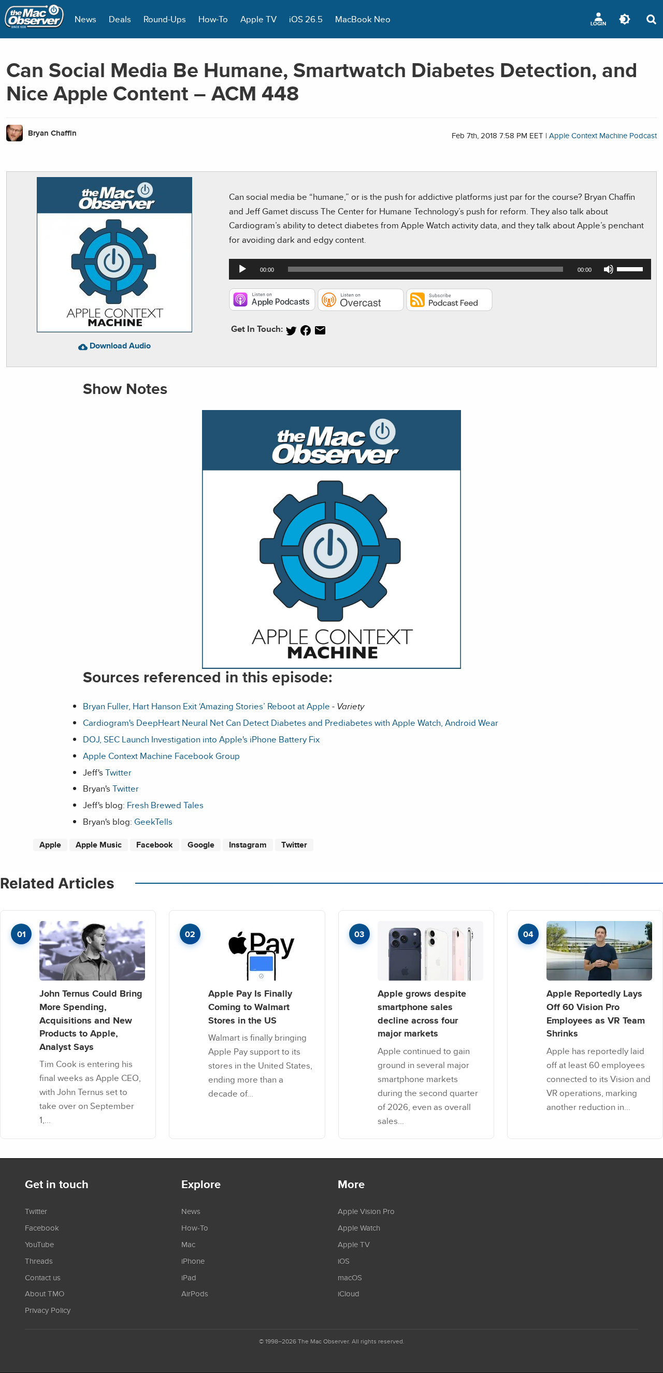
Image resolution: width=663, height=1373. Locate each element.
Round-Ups (164, 18)
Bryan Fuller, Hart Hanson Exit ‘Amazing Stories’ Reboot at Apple (206, 705)
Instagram (248, 845)
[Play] (242, 269)
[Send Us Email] (320, 330)
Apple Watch (359, 1227)
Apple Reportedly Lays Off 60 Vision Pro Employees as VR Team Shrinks (595, 1013)
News (85, 18)
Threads (39, 1260)
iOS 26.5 (306, 18)
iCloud (348, 1293)
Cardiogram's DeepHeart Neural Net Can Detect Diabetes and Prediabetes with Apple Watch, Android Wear (290, 722)
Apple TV (258, 18)
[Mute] (608, 269)
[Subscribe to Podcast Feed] (449, 307)
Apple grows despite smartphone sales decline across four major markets (422, 1013)
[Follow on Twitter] (291, 330)
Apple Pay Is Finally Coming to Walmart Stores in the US (250, 1006)
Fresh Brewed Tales (165, 804)
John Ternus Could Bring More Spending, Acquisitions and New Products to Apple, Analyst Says (90, 1020)
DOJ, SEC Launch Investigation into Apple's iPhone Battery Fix (201, 739)
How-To (213, 18)
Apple (50, 845)
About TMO (44, 1293)
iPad (188, 1277)
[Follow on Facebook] (305, 330)
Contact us (43, 1277)
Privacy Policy (47, 1310)
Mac (188, 1244)
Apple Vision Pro (366, 1211)
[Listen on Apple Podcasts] (272, 307)
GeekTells (153, 821)
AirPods (194, 1293)
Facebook (154, 845)
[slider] (631, 268)
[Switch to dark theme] (624, 19)
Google (201, 845)
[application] (440, 269)
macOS (350, 1277)
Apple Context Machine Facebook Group (161, 755)
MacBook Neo (363, 18)
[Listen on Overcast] (361, 307)
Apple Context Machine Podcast (603, 135)
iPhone (193, 1260)
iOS (344, 1260)
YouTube (39, 1244)
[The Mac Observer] (34, 19)
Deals (120, 18)
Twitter (118, 772)
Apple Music (99, 845)
